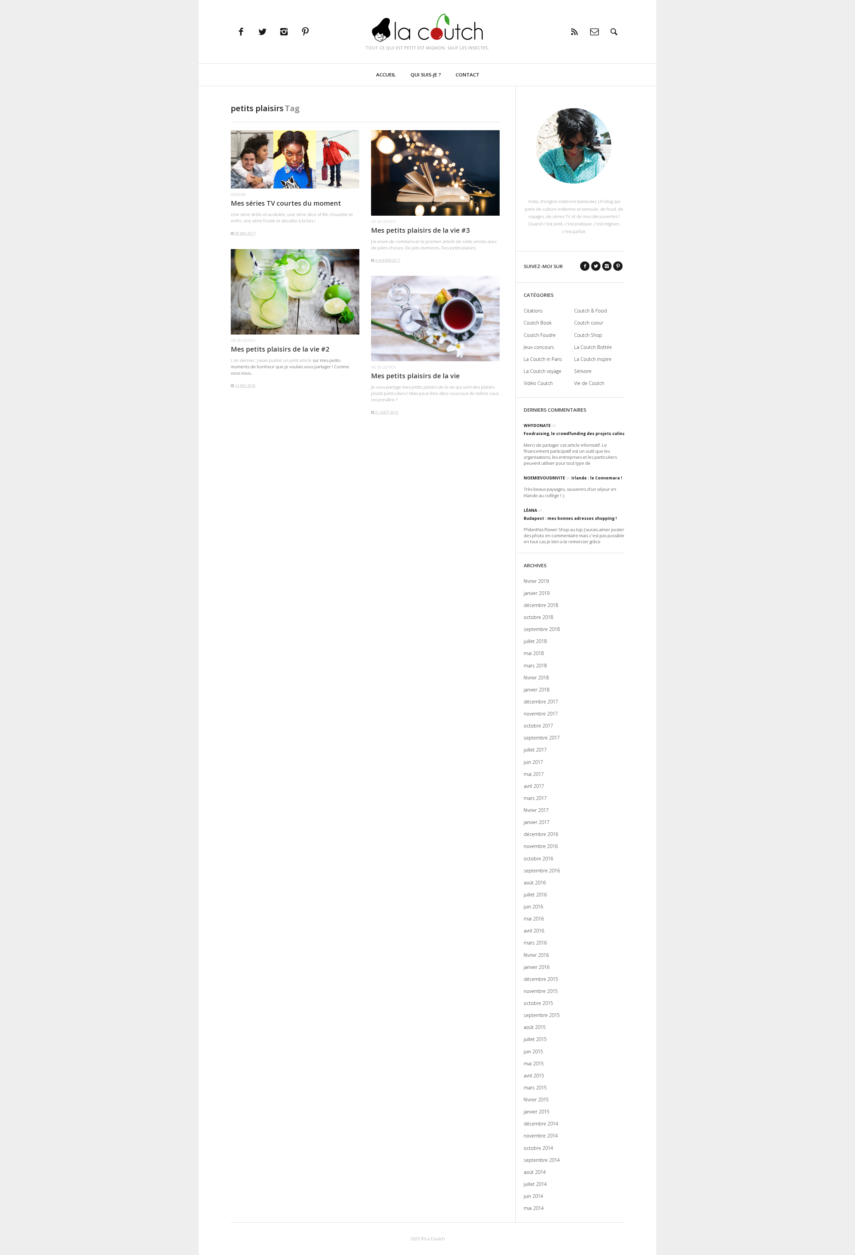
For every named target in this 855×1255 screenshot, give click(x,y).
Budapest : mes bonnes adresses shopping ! (570, 518)
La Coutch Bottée (593, 347)
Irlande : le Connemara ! (596, 478)
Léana (530, 510)
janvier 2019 (536, 593)
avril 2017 (534, 786)
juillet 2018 (535, 641)
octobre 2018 (538, 617)
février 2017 (536, 810)
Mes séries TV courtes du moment (286, 203)
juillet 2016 (535, 894)
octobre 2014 (538, 1148)
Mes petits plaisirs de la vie (415, 375)
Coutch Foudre (540, 335)
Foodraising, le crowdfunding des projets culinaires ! (580, 433)
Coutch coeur (588, 323)
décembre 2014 (541, 1123)
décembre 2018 (541, 605)
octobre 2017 (538, 725)
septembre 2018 (542, 629)
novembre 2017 (541, 713)
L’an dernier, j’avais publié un (260, 360)
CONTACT (467, 74)
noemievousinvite (544, 478)
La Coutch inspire (593, 359)
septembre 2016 (542, 870)
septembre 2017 (542, 738)
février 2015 (536, 1099)
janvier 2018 (536, 689)
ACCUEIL (386, 74)
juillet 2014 (535, 1184)
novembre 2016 (541, 846)
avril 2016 (534, 930)
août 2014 (535, 1172)
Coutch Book (538, 323)
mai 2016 (534, 918)
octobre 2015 (538, 1003)
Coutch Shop (588, 335)
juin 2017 (533, 762)
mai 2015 (534, 1063)
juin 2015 (533, 1051)
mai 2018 (534, 653)
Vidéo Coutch (538, 383)
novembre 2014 (541, 1135)
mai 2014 (534, 1208)
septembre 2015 (542, 1015)
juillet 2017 (535, 750)
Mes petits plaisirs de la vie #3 (420, 230)
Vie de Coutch (383, 221)
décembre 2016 (541, 834)
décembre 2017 (541, 701)
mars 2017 (535, 798)
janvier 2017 (536, 822)
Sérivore (238, 194)
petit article (300, 360)
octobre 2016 (538, 858)
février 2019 (536, 581)
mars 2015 (535, 1087)
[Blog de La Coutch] (427, 27)
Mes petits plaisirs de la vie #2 (280, 349)
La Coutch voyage (542, 371)
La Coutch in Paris (543, 359)
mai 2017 (534, 774)
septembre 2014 (542, 1160)
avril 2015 (534, 1075)
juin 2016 (533, 906)
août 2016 (535, 882)
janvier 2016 (536, 967)
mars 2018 (535, 665)
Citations (533, 310)
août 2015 (535, 1027)
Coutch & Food (590, 310)
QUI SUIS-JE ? (425, 74)
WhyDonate (537, 425)
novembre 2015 (541, 991)
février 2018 (536, 677)
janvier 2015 (536, 1111)
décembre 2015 (541, 979)
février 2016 (536, 955)
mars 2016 (535, 942)
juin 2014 (533, 1196)
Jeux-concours (539, 347)
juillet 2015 (535, 1039)
